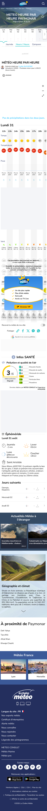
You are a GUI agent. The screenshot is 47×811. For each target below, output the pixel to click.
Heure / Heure (22, 44)
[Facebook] (8, 767)
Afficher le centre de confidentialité (25, 799)
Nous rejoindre (8, 731)
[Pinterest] (32, 767)
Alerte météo (7, 723)
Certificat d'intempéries (12, 719)
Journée (9, 44)
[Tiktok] (38, 767)
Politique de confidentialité (15, 795)
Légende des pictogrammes (15, 739)
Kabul (15, 8)
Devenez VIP (25, 307)
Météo (2, 8)
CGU (22, 787)
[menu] (4, 4)
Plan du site (36, 787)
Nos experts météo (10, 715)
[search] (43, 4)
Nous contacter (8, 735)
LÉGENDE (8, 75)
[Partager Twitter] (28, 330)
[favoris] (42, 16)
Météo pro (6, 755)
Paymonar (28, 8)
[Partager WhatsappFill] (38, 330)
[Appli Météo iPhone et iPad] (15, 779)
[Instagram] (26, 767)
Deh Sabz (21, 8)
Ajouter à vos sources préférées (25, 337)
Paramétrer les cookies (35, 795)
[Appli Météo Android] (32, 779)
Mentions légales (12, 787)
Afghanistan (9, 8)
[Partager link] (17, 330)
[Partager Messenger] (33, 330)
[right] (45, 34)
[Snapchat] (20, 767)
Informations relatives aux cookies (24, 791)
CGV (28, 787)
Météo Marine (8, 751)
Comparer (36, 44)
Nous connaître (8, 727)
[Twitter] (14, 767)
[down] (23, 611)
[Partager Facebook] (22, 330)
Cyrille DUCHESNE (26, 66)
